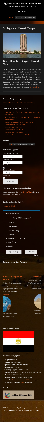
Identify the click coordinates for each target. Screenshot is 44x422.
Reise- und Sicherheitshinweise (23, 380)
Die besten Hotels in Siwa (13, 127)
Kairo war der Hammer (23, 276)
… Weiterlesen (35, 87)
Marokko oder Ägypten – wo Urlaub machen (19, 122)
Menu (23, 11)
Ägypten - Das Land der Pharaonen (22, 3)
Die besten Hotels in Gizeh (14, 132)
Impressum (31, 408)
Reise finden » (10, 182)
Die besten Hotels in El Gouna (15, 125)
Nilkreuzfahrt (27, 192)
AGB (30, 410)
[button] (23, 291)
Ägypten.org (21, 408)
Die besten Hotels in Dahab (14, 130)
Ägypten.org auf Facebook (19, 410)
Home (11, 17)
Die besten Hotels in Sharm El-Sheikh (17, 135)
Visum (22, 382)
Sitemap (37, 410)
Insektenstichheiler (9, 206)
